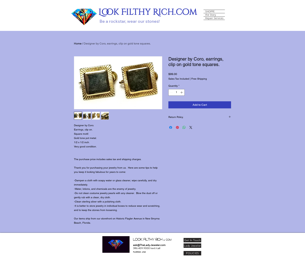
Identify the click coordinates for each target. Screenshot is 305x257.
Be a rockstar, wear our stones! (130, 21)
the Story (210, 14)
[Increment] (182, 92)
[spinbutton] (176, 92)
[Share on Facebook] (171, 127)
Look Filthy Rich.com (147, 12)
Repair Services (214, 18)
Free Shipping (199, 78)
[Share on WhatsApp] (184, 127)
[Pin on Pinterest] (177, 127)
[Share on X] (191, 127)
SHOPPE (210, 11)
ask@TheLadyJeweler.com (149, 245)
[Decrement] (171, 92)
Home (78, 43)
